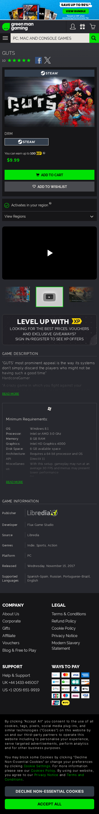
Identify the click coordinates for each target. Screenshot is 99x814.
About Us (10, 613)
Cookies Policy (43, 770)
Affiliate (8, 635)
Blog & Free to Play (19, 650)
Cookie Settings (37, 766)
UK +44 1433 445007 (20, 682)
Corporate (11, 620)
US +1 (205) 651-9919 (21, 689)
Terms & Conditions (69, 613)
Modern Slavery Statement (66, 645)
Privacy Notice (64, 635)
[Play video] (49, 253)
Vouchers (10, 642)
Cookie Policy (64, 628)
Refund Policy (64, 620)
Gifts (6, 628)
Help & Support (16, 675)
